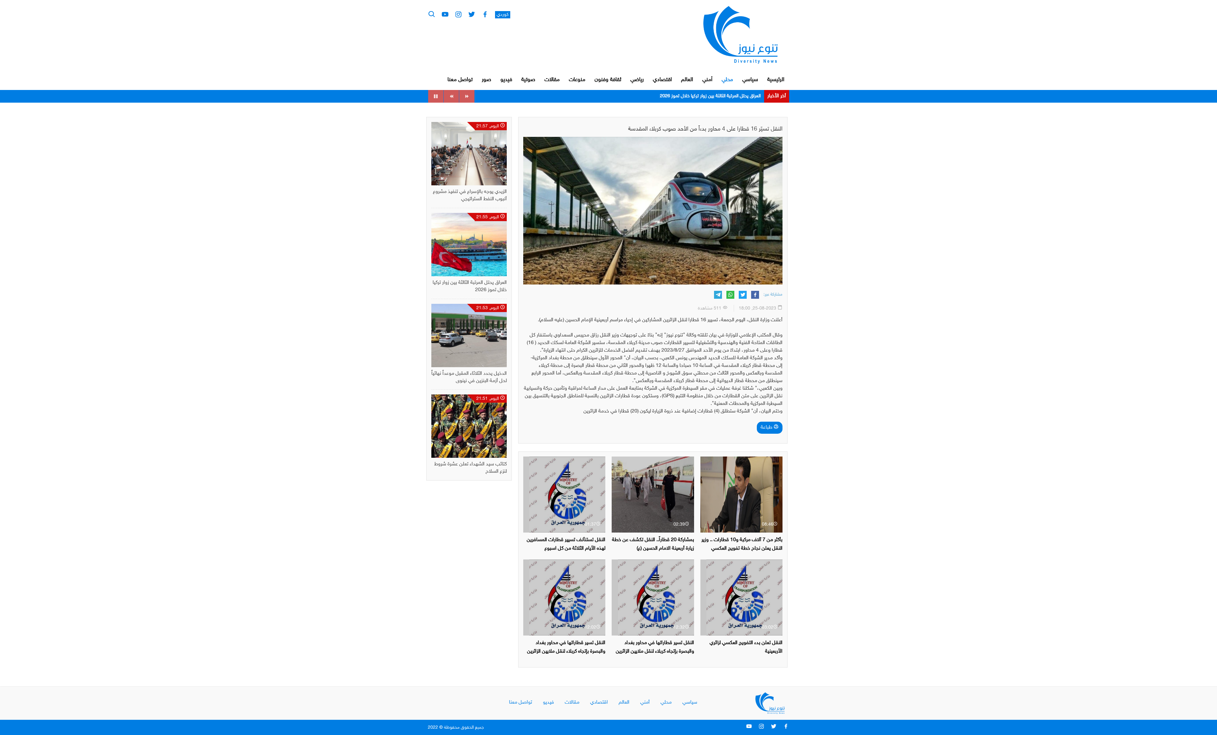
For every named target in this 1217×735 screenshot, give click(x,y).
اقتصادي (662, 80)
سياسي (750, 80)
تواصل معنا (460, 80)
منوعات (577, 80)
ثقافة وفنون (608, 80)
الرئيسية (775, 80)
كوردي (503, 14)
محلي (727, 80)
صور (486, 80)
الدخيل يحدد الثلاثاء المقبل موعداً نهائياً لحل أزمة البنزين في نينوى (701, 96)
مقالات (552, 80)
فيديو (506, 80)
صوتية (528, 80)
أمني (707, 80)
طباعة (767, 428)
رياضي (637, 80)
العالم (687, 80)
